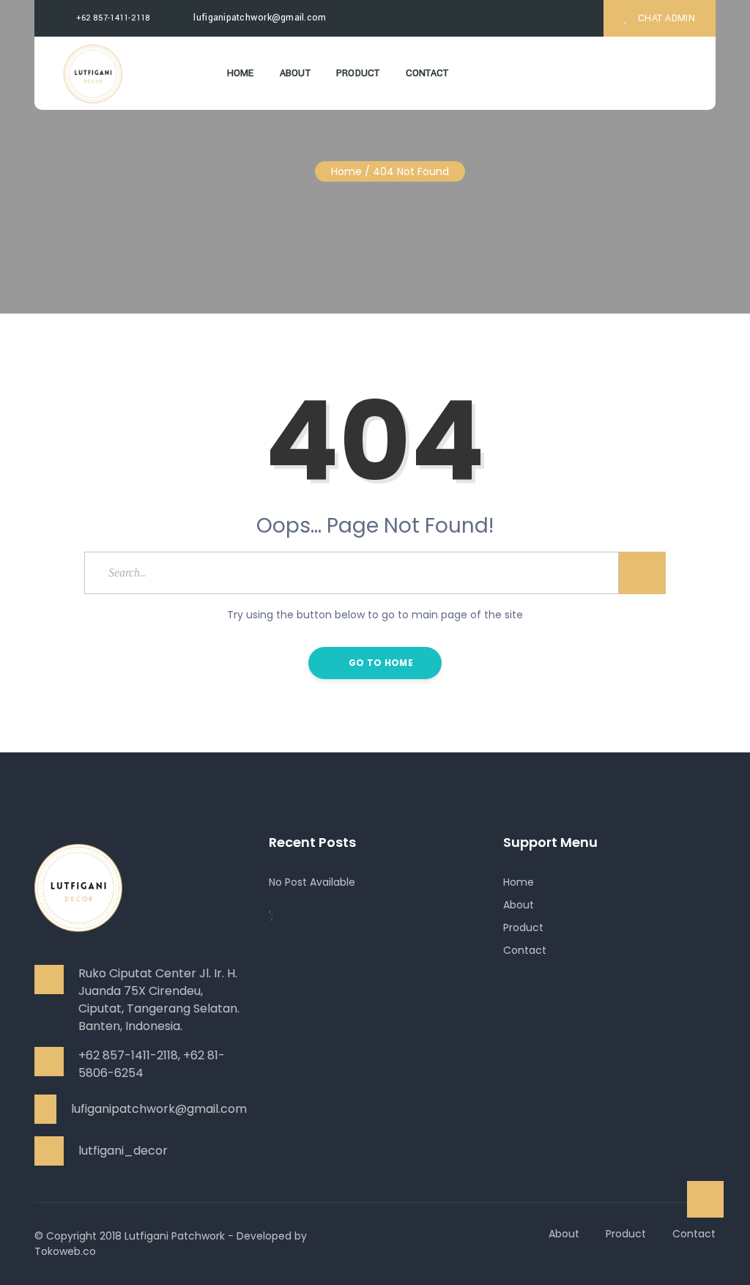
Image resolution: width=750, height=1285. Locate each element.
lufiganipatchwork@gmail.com (258, 17)
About (295, 73)
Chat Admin (665, 18)
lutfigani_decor (123, 1150)
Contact (427, 73)
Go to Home (379, 662)
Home (240, 73)
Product (358, 73)
